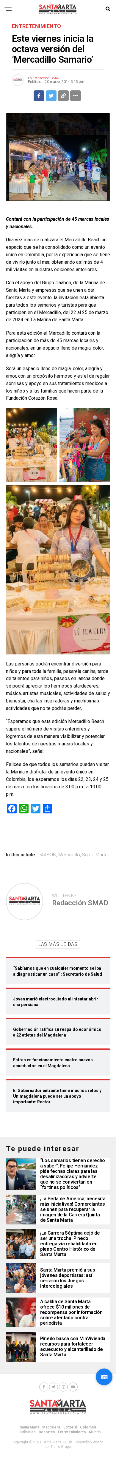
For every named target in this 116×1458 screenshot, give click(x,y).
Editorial (70, 1427)
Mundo (95, 1432)
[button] (104, 1377)
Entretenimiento (72, 1432)
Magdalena (51, 1427)
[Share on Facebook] (39, 95)
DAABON (47, 854)
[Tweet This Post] (51, 95)
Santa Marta (95, 854)
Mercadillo (69, 854)
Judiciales (27, 1432)
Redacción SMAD (47, 78)
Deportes (47, 1432)
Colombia (88, 1427)
